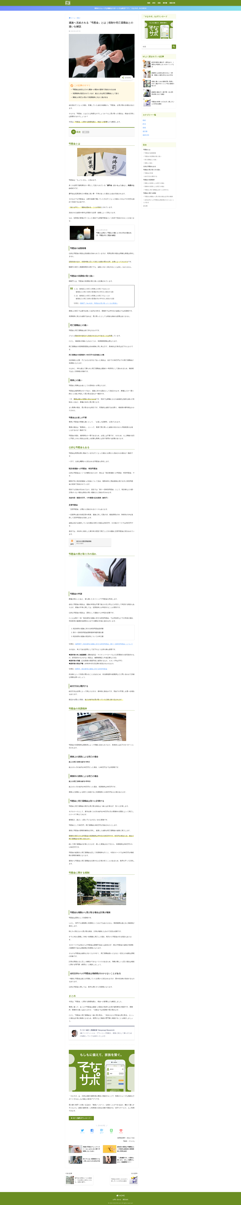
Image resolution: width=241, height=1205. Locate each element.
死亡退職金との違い (151, 159)
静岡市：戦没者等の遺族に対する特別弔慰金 (91, 669)
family (132, 1141)
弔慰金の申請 (149, 173)
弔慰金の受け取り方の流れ (151, 169)
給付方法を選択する (151, 176)
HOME (122, 1195)
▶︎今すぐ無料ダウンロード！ (81, 1118)
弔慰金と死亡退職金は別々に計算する (157, 190)
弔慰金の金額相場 (150, 153)
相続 (148, 3)
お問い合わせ (117, 1199)
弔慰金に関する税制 (149, 193)
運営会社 (125, 1199)
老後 (159, 3)
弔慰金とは (146, 149)
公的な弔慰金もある (149, 166)
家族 (128, 1138)
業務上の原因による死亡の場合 (154, 183)
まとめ (145, 206)
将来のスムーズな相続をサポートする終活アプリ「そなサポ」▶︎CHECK (120, 8)
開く (85, 132)
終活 (154, 3)
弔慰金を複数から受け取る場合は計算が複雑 (159, 196)
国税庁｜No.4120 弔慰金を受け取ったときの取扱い (99, 303)
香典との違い (149, 163)
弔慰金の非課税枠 (149, 180)
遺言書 (165, 3)
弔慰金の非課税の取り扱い (153, 156)
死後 (133, 1138)
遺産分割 (172, 3)
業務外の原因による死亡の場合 (154, 186)
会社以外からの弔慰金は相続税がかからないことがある (158, 201)
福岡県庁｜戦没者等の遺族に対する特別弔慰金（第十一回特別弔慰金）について (104, 644)
